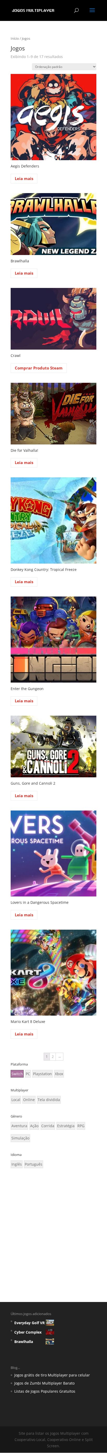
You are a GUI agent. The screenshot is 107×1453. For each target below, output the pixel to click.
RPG (80, 1125)
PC (28, 1073)
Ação (34, 1125)
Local (15, 1099)
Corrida (47, 1125)
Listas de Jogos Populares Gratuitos (44, 1391)
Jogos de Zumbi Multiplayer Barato (44, 1383)
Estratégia (66, 1125)
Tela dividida (49, 1099)
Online (29, 1099)
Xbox (59, 1073)
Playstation (42, 1073)
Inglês (16, 1164)
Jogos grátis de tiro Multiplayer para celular (52, 1375)
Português (33, 1164)
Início (15, 38)
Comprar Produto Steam (39, 368)
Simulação (20, 1138)
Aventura (19, 1125)
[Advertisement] (53, 1233)
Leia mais (24, 178)
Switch (17, 1073)
